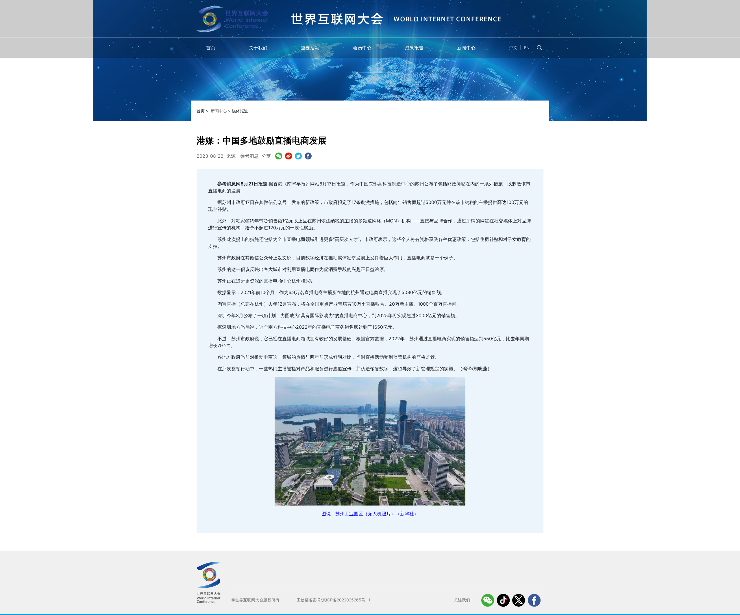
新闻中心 (466, 48)
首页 (210, 48)
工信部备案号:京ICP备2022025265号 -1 (333, 599)
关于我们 (258, 48)
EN (527, 47)
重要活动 (310, 48)
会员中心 (362, 48)
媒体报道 (240, 110)
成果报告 (414, 48)
